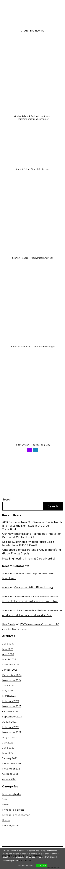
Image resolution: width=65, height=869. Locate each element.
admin (6, 573)
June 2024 (8, 685)
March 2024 (9, 695)
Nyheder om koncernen (16, 814)
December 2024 (11, 675)
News (5, 804)
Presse (6, 820)
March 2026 (9, 659)
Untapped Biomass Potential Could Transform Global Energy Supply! (31, 551)
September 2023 (12, 716)
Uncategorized (11, 825)
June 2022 (8, 747)
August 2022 (9, 737)
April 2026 (8, 654)
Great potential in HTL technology (33, 587)
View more (25, 860)
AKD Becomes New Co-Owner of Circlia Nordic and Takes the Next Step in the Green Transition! (32, 526)
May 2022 (7, 753)
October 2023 (10, 711)
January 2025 (10, 669)
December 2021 (11, 763)
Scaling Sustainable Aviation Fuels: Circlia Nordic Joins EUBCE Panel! (28, 543)
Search (6, 499)
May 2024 (7, 690)
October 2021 (10, 773)
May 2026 (7, 649)
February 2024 (10, 701)
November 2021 (11, 768)
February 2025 (10, 664)
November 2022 (11, 732)
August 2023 (9, 721)
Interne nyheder (11, 794)
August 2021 (9, 779)
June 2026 (8, 643)
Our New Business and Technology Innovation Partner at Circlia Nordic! (32, 535)
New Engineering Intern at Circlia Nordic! (28, 558)
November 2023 (11, 706)
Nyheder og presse (13, 809)
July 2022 (7, 742)
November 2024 (11, 680)
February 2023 (10, 727)
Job (4, 799)
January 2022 (10, 758)
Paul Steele (8, 624)
